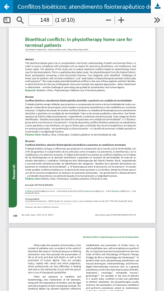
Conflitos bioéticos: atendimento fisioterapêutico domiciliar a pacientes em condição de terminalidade (90, 6)
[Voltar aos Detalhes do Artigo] (6, 6)
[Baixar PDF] (157, 6)
